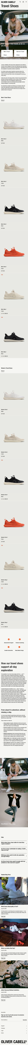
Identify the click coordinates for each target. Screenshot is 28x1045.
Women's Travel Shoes (20, 53)
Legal (2, 1030)
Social (2, 1033)
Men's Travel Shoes (7, 53)
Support (2, 1026)
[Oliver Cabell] (8, 2)
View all (2, 100)
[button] (20, 2)
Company (3, 1028)
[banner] (14, 2)
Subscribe (25, 1020)
